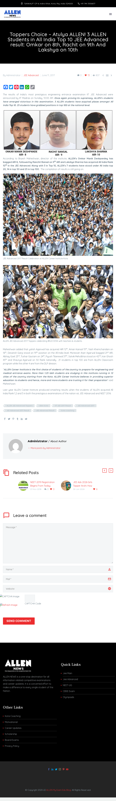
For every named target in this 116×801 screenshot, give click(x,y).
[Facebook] (5, 419)
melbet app (6, 772)
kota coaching (67, 410)
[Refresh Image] (8, 605)
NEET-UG (67, 685)
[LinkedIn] (22, 419)
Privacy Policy (12, 746)
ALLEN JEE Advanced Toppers (19, 405)
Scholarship (11, 734)
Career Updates (13, 728)
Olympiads (68, 697)
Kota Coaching (13, 716)
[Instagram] (60, 769)
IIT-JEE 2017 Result (63, 405)
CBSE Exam (69, 691)
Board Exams (12, 740)
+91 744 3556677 (88, 3)
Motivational (11, 722)
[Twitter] (9, 419)
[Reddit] (26, 419)
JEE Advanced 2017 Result (18, 410)
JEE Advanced (31, 75)
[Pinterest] (13, 419)
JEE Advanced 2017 (86, 405)
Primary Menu (110, 14)
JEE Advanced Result (45, 410)
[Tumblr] (17, 419)
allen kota (43, 405)
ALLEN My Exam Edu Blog (58, 790)
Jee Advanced (70, 679)
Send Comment (19, 621)
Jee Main (67, 673)
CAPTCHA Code (33, 603)
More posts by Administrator (46, 448)
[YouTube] (67, 769)
